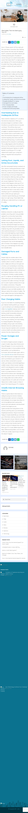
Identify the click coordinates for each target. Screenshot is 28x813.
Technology (6, 533)
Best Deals (6, 516)
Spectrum (6, 530)
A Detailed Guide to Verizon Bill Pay (11, 547)
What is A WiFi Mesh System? (9, 550)
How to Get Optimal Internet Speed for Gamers (13, 558)
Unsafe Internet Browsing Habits (11, 108)
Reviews (5, 527)
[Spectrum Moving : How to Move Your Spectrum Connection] (22, 476)
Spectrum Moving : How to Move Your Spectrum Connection (21, 482)
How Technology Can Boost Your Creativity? (16, 687)
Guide (25, 37)
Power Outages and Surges (10, 106)
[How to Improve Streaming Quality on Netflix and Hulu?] (6, 478)
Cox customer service (7, 354)
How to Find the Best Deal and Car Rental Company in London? (21, 463)
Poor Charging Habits (8, 105)
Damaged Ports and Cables (10, 103)
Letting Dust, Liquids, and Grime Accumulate (14, 99)
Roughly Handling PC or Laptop (11, 101)
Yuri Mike (9, 34)
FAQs (5, 519)
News (5, 524)
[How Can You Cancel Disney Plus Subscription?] (14, 478)
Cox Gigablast (9, 309)
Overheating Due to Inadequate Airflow (13, 97)
